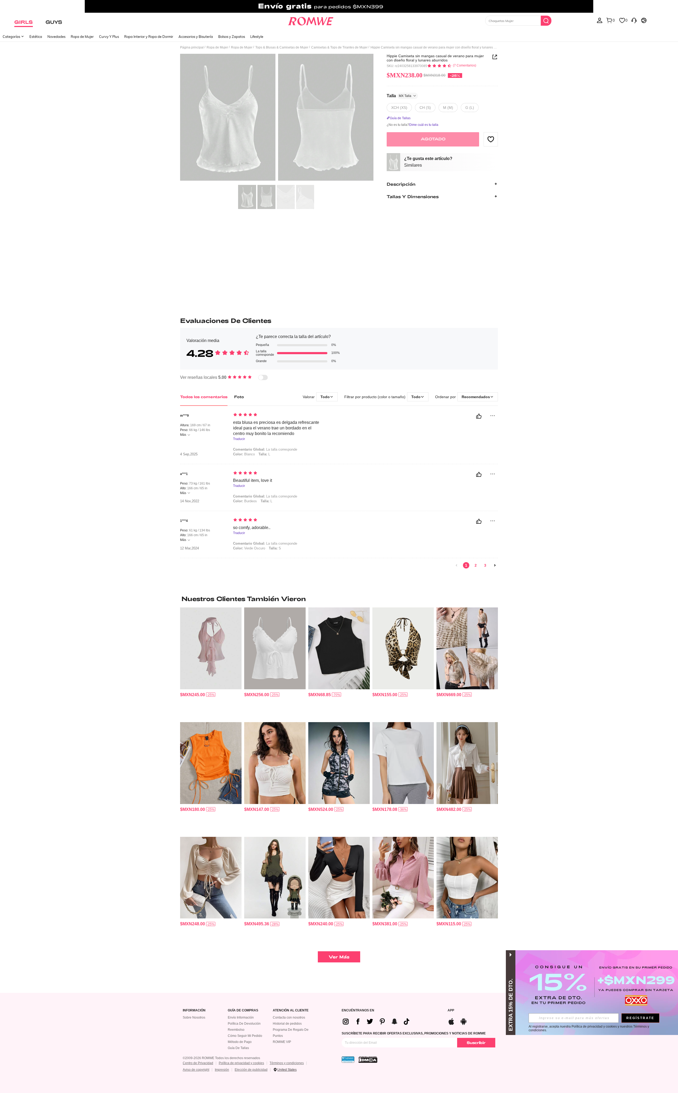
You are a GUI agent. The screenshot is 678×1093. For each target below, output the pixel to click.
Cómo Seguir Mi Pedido (245, 1036)
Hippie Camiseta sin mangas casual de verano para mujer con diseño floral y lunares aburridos (435, 58)
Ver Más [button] (339, 956)
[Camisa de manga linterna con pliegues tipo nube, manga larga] (403, 878)
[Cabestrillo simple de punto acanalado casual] (339, 648)
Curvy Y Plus (109, 36)
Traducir (239, 439)
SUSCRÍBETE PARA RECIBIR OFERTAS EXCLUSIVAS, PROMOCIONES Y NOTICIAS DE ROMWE (414, 1033)
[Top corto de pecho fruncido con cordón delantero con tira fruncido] (275, 763)
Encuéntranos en (358, 1010)
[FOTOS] (276, 118)
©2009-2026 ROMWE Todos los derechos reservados (221, 1058)
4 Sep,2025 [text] (189, 454)
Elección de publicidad (251, 1070)
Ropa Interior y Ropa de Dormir (148, 36)
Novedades (56, 36)
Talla (399, 95)
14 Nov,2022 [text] (189, 501)
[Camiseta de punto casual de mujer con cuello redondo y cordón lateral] (211, 763)
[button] (491, 139)
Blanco (244, 454)
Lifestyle (256, 36)
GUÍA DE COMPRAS (243, 1010)
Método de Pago (240, 1042)
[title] (339, 598)
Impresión (222, 1070)
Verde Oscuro (249, 548)
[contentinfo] (192, 694)
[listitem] (211, 662)
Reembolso (236, 1030)
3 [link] (485, 565)
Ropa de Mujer (82, 36)
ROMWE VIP (282, 1042)
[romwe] (310, 20)
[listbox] (599, 20)
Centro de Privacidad (198, 1063)
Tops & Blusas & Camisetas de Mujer (281, 47)
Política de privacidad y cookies (241, 1063)
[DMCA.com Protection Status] (367, 1059)
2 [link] (476, 565)
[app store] (451, 1020)
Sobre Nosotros (194, 1017)
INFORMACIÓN (194, 1010)
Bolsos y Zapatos (231, 36)
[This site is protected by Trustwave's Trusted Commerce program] (348, 1059)
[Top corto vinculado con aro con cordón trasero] (339, 878)
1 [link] (466, 565)
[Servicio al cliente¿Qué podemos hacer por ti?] (634, 20)
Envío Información (241, 1017)
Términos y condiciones (287, 1063)
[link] (339, 6)
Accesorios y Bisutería (196, 36)
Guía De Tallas (238, 1048)
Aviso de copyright (196, 1070)
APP (451, 1010)
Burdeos (245, 501)
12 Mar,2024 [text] (189, 548)
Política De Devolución (244, 1023)
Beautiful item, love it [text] (252, 480)
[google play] (463, 1020)
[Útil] (479, 416)
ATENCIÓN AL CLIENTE (291, 1010)
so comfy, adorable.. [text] (251, 527)
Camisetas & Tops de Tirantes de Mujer (339, 47)
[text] (278, 415)
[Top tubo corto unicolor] (467, 878)
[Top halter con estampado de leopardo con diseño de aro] (403, 648)
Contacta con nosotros (289, 1017)
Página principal (192, 47)
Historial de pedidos (287, 1023)
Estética (35, 36)
